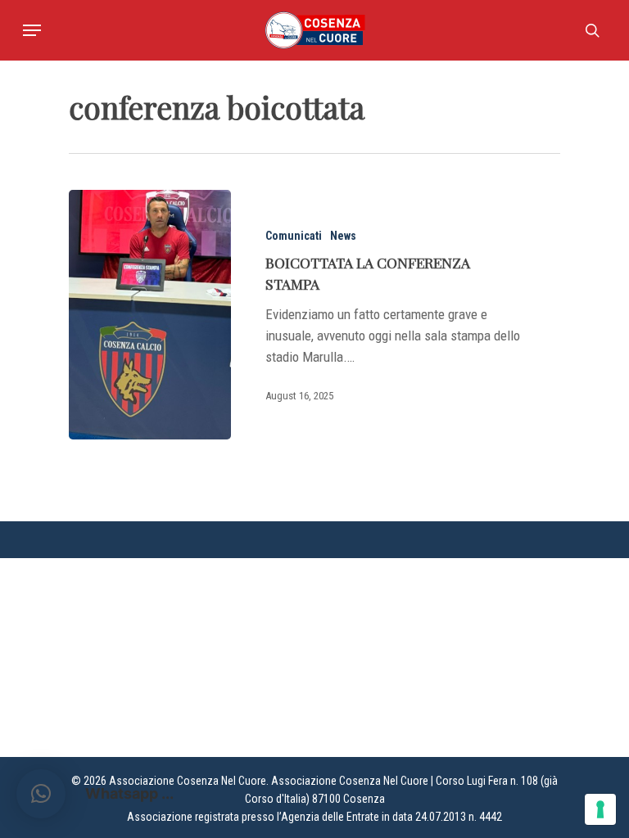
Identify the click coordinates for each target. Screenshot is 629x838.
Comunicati (293, 235)
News (343, 235)
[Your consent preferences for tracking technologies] (600, 809)
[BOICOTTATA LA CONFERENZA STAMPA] (150, 314)
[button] (41, 793)
